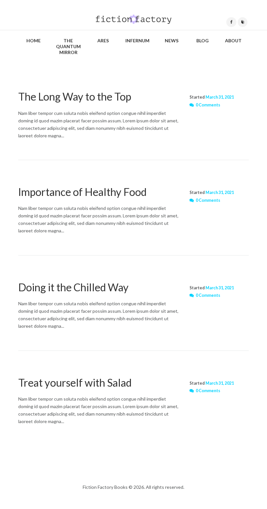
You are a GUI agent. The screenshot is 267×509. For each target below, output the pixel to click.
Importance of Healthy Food (82, 192)
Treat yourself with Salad (75, 382)
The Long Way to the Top (74, 96)
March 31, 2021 (219, 97)
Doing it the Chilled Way (73, 287)
